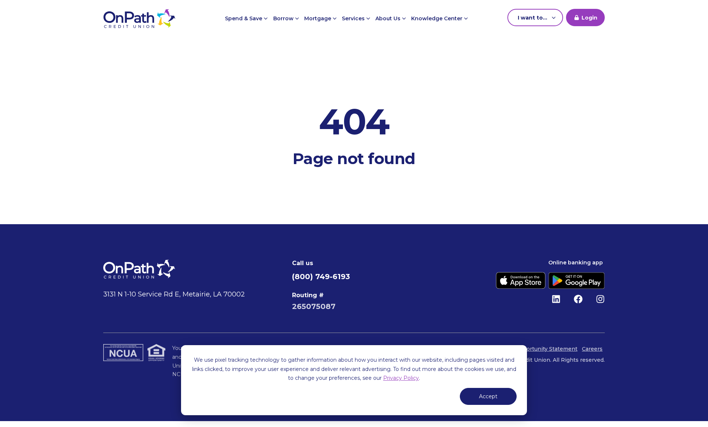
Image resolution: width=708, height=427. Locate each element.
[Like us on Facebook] (578, 299)
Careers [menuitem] (592, 349)
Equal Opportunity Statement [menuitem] (538, 349)
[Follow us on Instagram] (600, 299)
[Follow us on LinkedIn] (556, 299)
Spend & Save (244, 18)
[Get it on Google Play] (576, 280)
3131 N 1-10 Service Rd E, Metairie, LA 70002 (174, 294)
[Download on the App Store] (520, 280)
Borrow (284, 18)
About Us (388, 18)
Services (354, 18)
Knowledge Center (437, 18)
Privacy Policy (401, 378)
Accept (488, 396)
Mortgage (318, 18)
